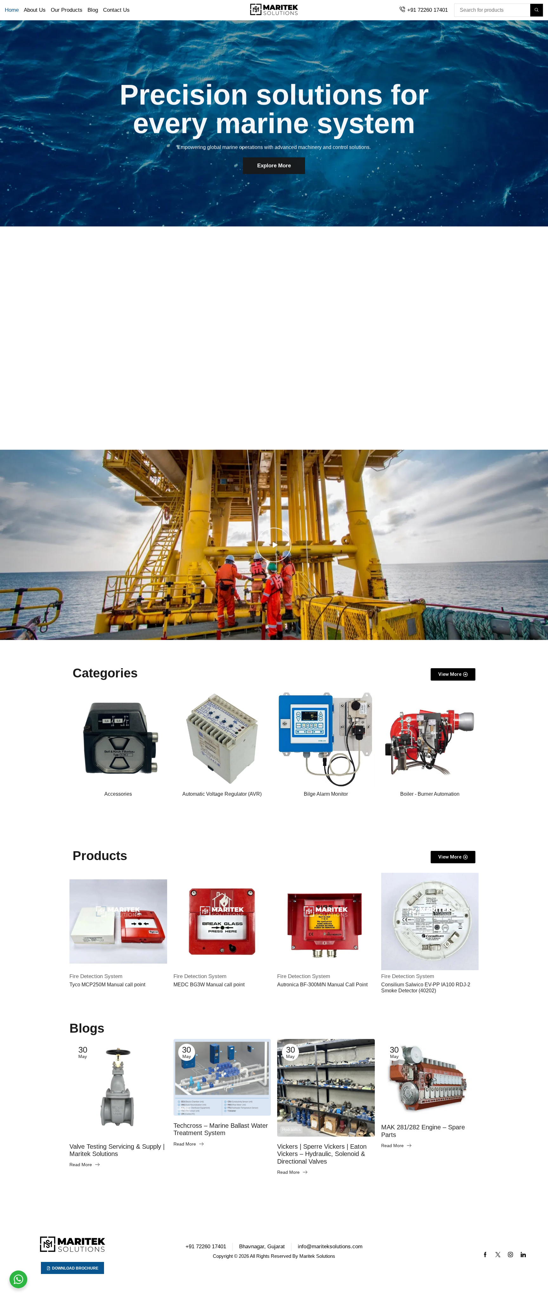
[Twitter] (497, 1254)
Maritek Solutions (317, 1256)
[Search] (536, 10)
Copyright (223, 1256)
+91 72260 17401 (427, 10)
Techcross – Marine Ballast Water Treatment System (220, 1129)
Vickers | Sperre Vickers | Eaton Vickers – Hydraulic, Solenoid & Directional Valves (322, 1154)
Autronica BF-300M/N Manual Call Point (322, 984)
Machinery (84, 1129)
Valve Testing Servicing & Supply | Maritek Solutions (117, 1150)
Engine (392, 1110)
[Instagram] (510, 1254)
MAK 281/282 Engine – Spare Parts (423, 1131)
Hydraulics (291, 1129)
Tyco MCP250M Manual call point (107, 984)
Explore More (274, 162)
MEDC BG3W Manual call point (209, 984)
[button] (314, 367)
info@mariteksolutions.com (330, 1247)
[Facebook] (485, 1254)
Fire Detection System (95, 976)
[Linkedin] (523, 1254)
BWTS (183, 1109)
